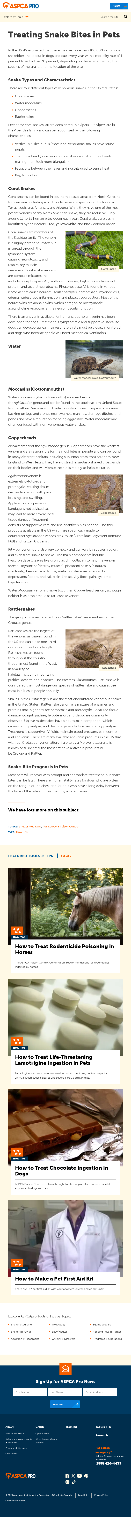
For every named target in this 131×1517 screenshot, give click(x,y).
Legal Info (83, 1495)
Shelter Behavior (21, 1331)
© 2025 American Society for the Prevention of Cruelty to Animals (38, 1495)
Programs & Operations (107, 1338)
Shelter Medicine (30, 826)
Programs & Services (16, 1448)
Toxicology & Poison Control (61, 826)
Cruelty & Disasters (63, 1338)
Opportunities (42, 1433)
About (9, 1426)
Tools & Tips (104, 1426)
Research (102, 1435)
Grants (40, 1426)
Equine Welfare (102, 1324)
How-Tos (21, 832)
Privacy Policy (101, 1495)
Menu (116, 6)
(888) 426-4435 (108, 1463)
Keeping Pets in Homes (107, 1331)
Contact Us (11, 1453)
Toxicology (58, 1324)
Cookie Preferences (15, 1500)
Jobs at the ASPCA (14, 1433)
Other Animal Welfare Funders (46, 1441)
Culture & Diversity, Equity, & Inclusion (18, 1441)
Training (71, 1426)
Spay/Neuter (59, 1331)
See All (66, 856)
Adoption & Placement (25, 1338)
